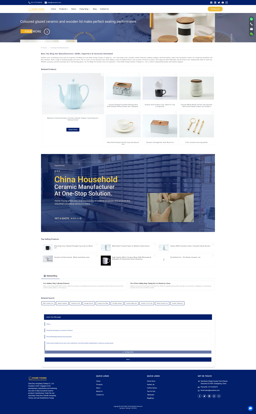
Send (128, 359)
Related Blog (52, 276)
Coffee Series (152, 388)
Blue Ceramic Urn (48, 303)
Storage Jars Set (88, 303)
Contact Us (100, 395)
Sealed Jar (150, 384)
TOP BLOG (134, 408)
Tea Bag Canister (117, 303)
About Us (99, 391)
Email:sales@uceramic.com (210, 390)
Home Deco (151, 381)
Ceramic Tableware (177, 303)
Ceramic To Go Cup (146, 303)
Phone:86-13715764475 (209, 387)
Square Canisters (62, 303)
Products (99, 384)
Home (45, 48)
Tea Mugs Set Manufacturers (59, 48)
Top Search (122, 408)
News (98, 388)
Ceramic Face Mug (102, 303)
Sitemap (128, 408)
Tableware (150, 395)
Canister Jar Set (75, 303)
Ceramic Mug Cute (131, 303)
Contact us (215, 9)
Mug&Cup (150, 398)
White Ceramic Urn (162, 303)
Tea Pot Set (151, 391)
